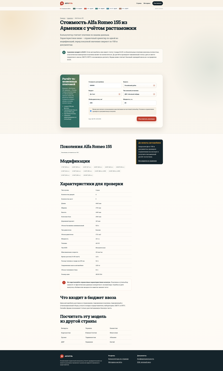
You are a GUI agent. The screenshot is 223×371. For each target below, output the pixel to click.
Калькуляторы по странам (118, 359)
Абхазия (113, 337)
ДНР (62, 342)
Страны (138, 3)
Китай (112, 342)
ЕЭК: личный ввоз (144, 362)
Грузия (63, 337)
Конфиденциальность (145, 359)
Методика (147, 3)
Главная (62, 18)
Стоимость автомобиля (96, 82)
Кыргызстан (66, 333)
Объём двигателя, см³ (95, 99)
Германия (89, 342)
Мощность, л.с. (128, 99)
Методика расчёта (115, 362)
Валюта (129, 83)
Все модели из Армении (147, 161)
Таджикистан (90, 337)
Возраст (92, 92)
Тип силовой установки (131, 92)
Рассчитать (158, 3)
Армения (70, 18)
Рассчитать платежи (147, 119)
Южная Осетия (91, 333)
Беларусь (64, 328)
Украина (88, 328)
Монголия (114, 333)
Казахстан (114, 328)
